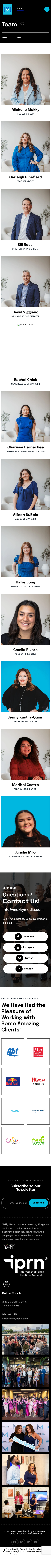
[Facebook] (36, 504)
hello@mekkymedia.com (15, 1319)
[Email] (43, 99)
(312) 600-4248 (9, 1314)
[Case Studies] (46, 9)
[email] (36, 571)
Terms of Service (17, 1534)
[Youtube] (36, 1542)
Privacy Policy (35, 1534)
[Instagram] (29, 99)
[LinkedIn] (36, 99)
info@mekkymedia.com (23, 910)
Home (4, 38)
